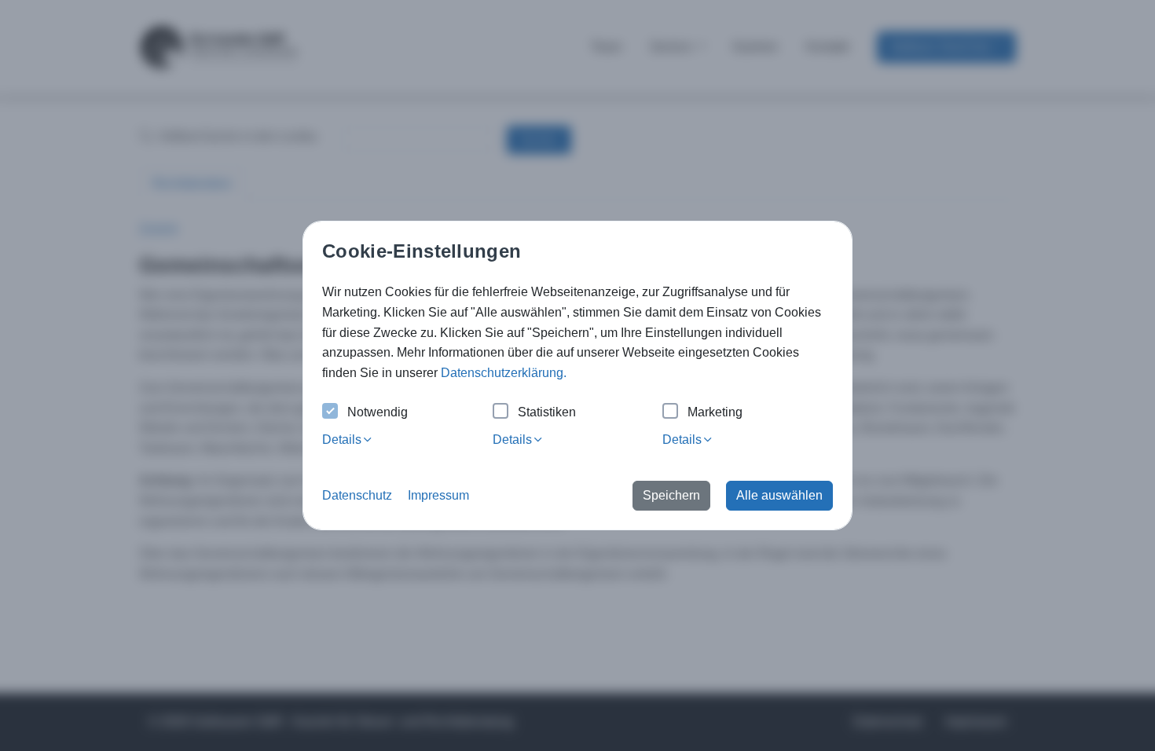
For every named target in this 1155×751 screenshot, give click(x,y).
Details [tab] (341, 439)
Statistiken (547, 412)
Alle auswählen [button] (779, 495)
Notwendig (377, 412)
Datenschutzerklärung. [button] (503, 372)
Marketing (715, 412)
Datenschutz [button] (357, 495)
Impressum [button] (438, 495)
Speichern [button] (671, 495)
